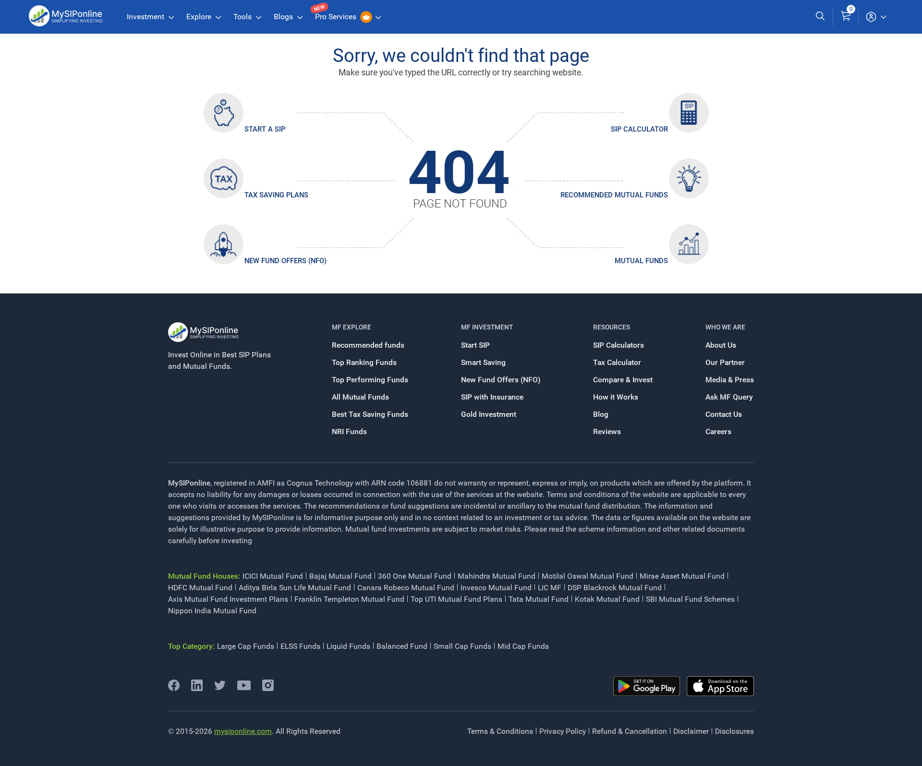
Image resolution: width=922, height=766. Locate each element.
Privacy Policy (562, 731)
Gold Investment (488, 414)
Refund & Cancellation (629, 731)
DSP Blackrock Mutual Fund (615, 587)
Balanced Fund (401, 646)
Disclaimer (691, 731)
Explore (199, 16)
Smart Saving (483, 362)
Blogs (284, 16)
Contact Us (723, 414)
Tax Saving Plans (276, 195)
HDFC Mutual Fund (200, 587)
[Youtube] (244, 687)
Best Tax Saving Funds (370, 414)
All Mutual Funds (360, 396)
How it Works (615, 396)
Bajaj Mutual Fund (340, 576)
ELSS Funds (300, 646)
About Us (720, 345)
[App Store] (720, 686)
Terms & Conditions (500, 731)
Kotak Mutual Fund (607, 599)
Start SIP (475, 345)
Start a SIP (264, 129)
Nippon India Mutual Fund (212, 610)
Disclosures (734, 731)
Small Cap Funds (462, 646)
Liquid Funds (348, 646)
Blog (600, 414)
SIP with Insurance (492, 396)
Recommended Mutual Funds (614, 195)
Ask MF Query (729, 396)
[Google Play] (646, 686)
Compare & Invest (623, 379)
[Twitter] (220, 688)
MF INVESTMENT (487, 327)
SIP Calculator (639, 129)
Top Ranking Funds (364, 362)
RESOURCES (611, 327)
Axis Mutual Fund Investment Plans (228, 599)
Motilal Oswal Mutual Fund (587, 576)
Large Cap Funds (245, 646)
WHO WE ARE (725, 327)
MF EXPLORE (351, 327)
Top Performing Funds (370, 379)
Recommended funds (368, 345)
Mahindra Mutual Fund (496, 576)
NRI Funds (349, 431)
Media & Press (729, 379)
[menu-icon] (875, 17)
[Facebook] (174, 688)
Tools (243, 16)
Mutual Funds (641, 260)
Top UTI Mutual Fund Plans (456, 599)
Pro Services (336, 16)
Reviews (607, 431)
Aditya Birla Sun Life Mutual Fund (295, 587)
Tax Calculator (617, 362)
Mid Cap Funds (523, 646)
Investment (146, 16)
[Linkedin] (197, 688)
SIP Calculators (618, 345)
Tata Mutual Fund (539, 599)
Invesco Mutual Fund (496, 587)
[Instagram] (268, 688)
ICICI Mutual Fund (273, 576)
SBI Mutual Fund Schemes (690, 599)
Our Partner (725, 362)
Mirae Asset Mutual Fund (682, 576)
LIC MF (549, 587)
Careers (718, 431)
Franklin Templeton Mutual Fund (349, 599)
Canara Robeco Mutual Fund (405, 587)
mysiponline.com (243, 731)
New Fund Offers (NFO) (285, 260)
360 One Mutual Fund (414, 576)
